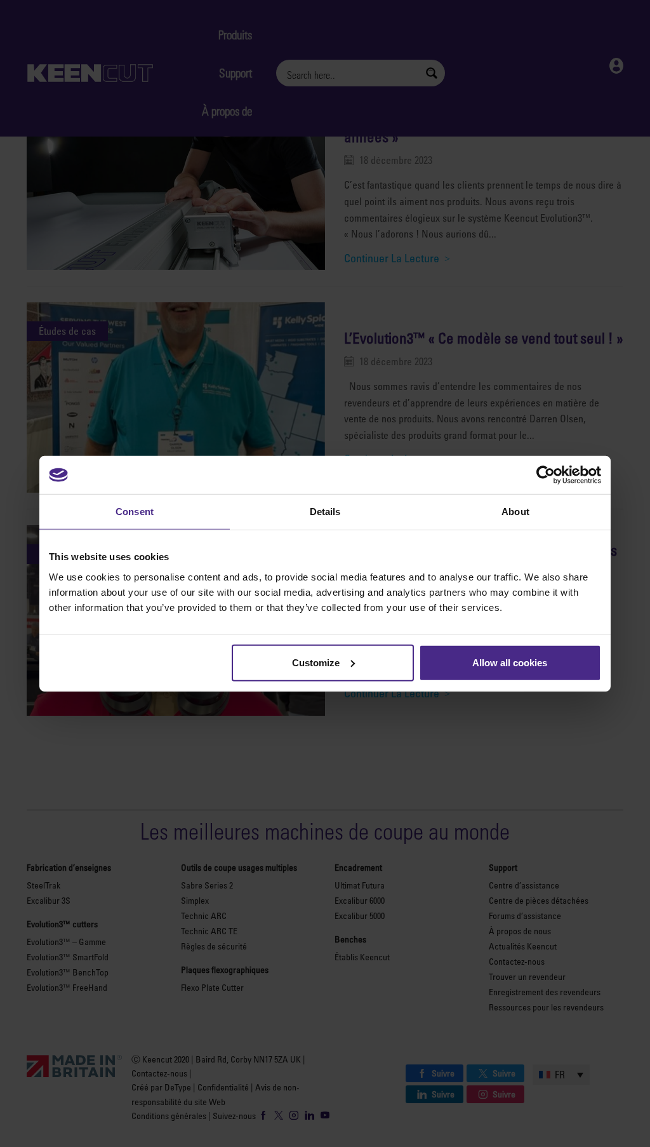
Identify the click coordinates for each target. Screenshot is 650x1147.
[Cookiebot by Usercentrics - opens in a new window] (545, 475)
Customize (316, 662)
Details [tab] (325, 511)
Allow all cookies (509, 662)
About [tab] (515, 511)
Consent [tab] (135, 511)
